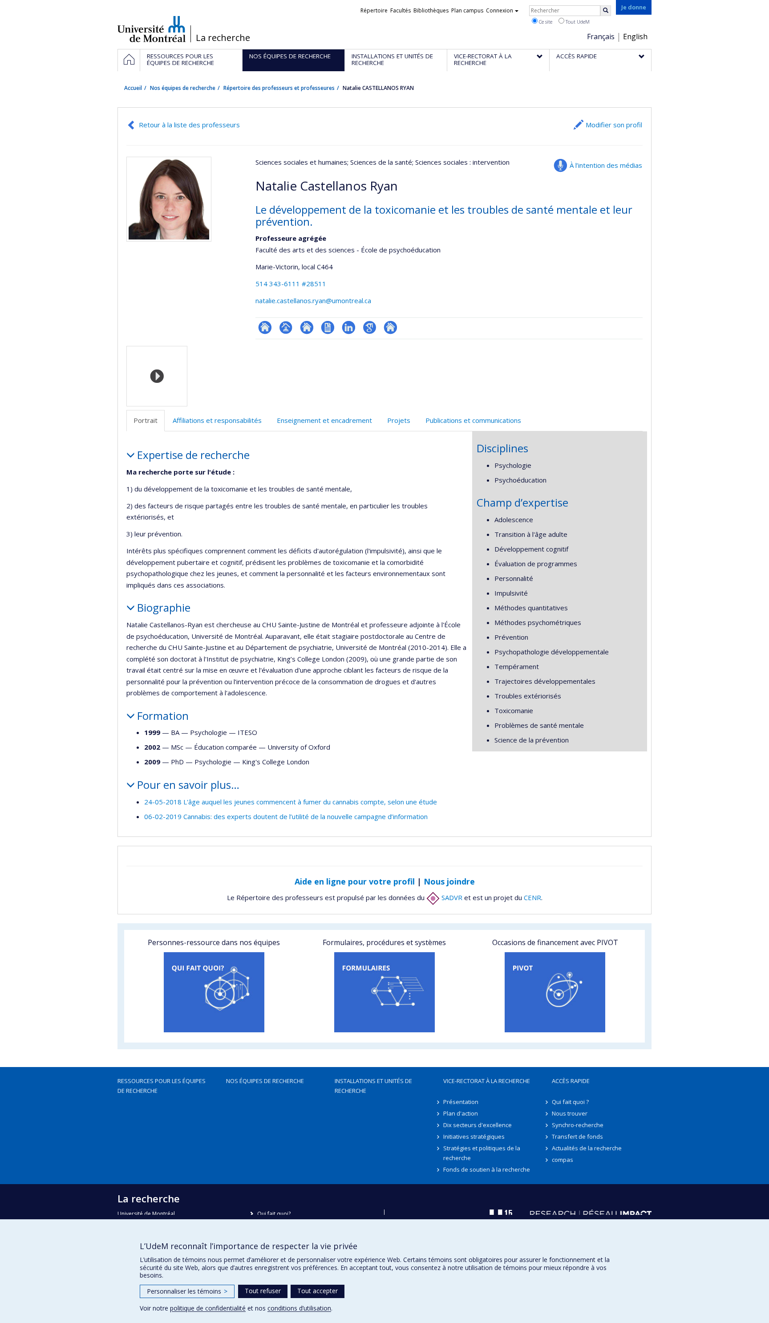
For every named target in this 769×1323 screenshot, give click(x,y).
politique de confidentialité (208, 1308)
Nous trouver (569, 1113)
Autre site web (390, 327)
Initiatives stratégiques (474, 1136)
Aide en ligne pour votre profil (355, 881)
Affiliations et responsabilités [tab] (217, 420)
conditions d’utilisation (299, 1308)
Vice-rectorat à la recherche (486, 1081)
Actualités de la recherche (587, 1148)
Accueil (133, 88)
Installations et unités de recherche (373, 1086)
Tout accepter (317, 1290)
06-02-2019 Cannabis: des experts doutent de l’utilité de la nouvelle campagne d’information (286, 816)
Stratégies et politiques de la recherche (481, 1153)
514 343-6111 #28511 (290, 283)
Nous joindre (449, 881)
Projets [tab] (398, 420)
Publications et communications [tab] (473, 420)
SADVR (451, 897)
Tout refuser (263, 1290)
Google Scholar (369, 327)
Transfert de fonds (577, 1136)
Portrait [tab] (146, 420)
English (635, 36)
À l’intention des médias (606, 165)
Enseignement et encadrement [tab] (324, 420)
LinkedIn (349, 327)
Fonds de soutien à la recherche (486, 1169)
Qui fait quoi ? (570, 1102)
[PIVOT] (555, 992)
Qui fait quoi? (274, 1213)
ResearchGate (265, 327)
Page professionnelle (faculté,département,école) (286, 327)
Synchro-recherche (577, 1125)
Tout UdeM (577, 21)
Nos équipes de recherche (182, 88)
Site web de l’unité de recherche (307, 327)
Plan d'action (460, 1113)
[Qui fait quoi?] (214, 992)
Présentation (460, 1102)
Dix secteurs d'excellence (477, 1125)
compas (562, 1160)
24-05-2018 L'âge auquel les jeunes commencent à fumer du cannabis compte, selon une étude (290, 801)
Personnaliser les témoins (187, 1291)
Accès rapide (571, 1081)
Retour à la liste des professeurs (189, 124)
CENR (532, 897)
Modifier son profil (614, 124)
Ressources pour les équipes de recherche (161, 1086)
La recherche (223, 37)
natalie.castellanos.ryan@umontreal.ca (313, 300)
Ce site (545, 21)
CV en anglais (328, 327)
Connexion (499, 10)
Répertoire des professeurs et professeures (279, 88)
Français (601, 36)
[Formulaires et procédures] (384, 992)
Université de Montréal (151, 29)
